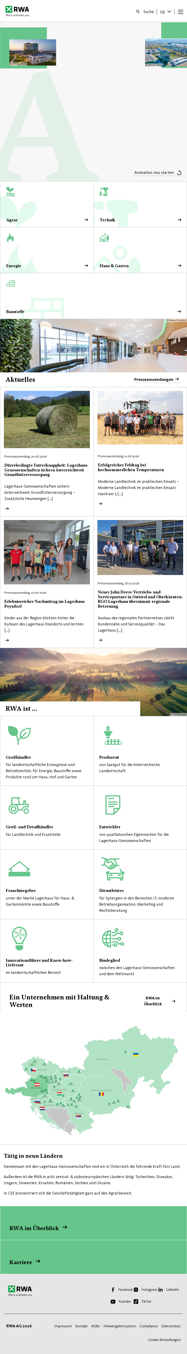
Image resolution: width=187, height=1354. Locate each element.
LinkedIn (172, 1289)
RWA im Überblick (93, 998)
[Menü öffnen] (180, 11)
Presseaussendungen (153, 379)
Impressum (63, 1326)
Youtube (124, 1301)
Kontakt (81, 1326)
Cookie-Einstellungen (164, 1340)
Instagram (149, 1289)
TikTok (146, 1301)
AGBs (95, 1326)
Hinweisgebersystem (120, 1326)
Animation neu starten (154, 172)
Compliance (149, 1326)
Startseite (18, 10)
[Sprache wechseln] (169, 11)
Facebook (125, 1289)
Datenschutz (171, 1326)
